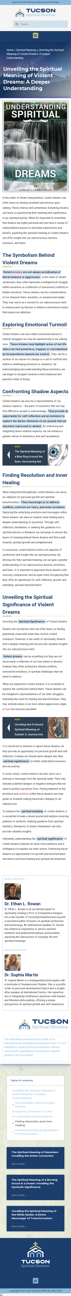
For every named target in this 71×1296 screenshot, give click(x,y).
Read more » (19, 1164)
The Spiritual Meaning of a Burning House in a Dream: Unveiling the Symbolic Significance (34, 1183)
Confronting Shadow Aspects (34, 1116)
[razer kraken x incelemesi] (35, 1294)
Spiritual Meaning (26, 50)
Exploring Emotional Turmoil (33, 1111)
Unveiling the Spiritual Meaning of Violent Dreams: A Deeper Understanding (33, 1094)
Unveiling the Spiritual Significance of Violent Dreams (37, 1132)
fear (7, 709)
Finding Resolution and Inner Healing (33, 1123)
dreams (17, 272)
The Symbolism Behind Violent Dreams (35, 1104)
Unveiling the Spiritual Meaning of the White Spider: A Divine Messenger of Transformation (34, 1214)
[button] (35, 35)
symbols (24, 793)
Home (10, 50)
